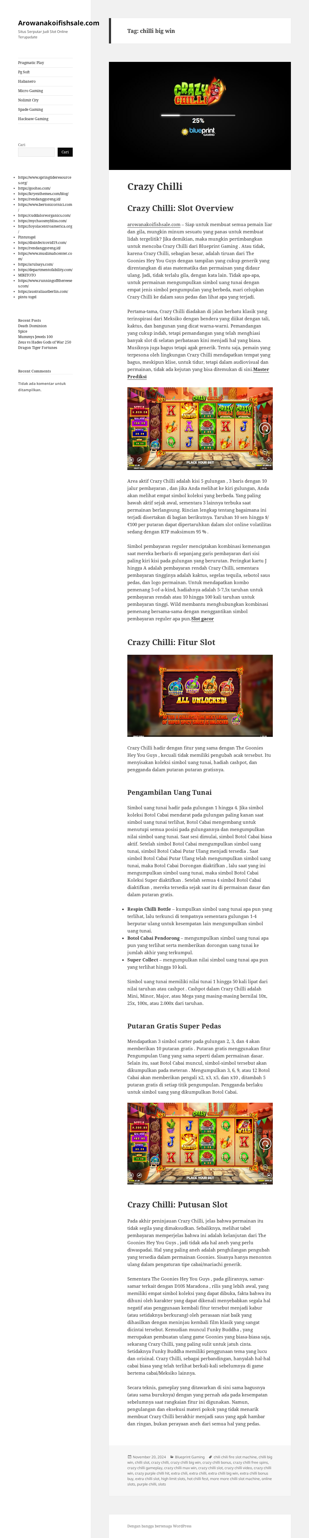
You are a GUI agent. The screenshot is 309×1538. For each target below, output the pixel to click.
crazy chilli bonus (216, 1462)
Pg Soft (24, 72)
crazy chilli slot (210, 1467)
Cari (21, 144)
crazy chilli (160, 1462)
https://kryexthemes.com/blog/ (43, 193)
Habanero (27, 81)
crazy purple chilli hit (152, 1473)
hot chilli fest (197, 1478)
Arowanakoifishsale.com (59, 22)
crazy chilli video (238, 1467)
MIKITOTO (27, 275)
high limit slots (173, 1478)
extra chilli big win (223, 1473)
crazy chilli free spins (250, 1462)
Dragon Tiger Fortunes (37, 347)
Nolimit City (28, 100)
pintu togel (27, 296)
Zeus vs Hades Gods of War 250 (44, 342)
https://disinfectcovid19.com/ (42, 242)
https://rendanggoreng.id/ (39, 199)
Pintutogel (27, 237)
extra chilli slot (147, 1478)
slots (162, 1484)
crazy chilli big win (185, 1462)
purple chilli (146, 1484)
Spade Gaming (30, 109)
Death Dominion (32, 325)
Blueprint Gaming (190, 1457)
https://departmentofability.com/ (45, 269)
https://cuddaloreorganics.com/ (44, 215)
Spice (22, 331)
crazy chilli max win (180, 1467)
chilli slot (142, 1462)
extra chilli (197, 1473)
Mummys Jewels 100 (35, 336)
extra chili (179, 1473)
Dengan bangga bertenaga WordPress (159, 1526)
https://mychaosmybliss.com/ (42, 220)
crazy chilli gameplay (144, 1467)
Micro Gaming (30, 90)
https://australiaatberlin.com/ (43, 291)
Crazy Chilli (155, 186)
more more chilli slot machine (235, 1478)
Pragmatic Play (31, 62)
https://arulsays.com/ (35, 264)
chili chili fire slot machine (235, 1457)
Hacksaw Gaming (33, 118)
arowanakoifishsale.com (153, 224)
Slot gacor (202, 619)
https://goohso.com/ (34, 188)
